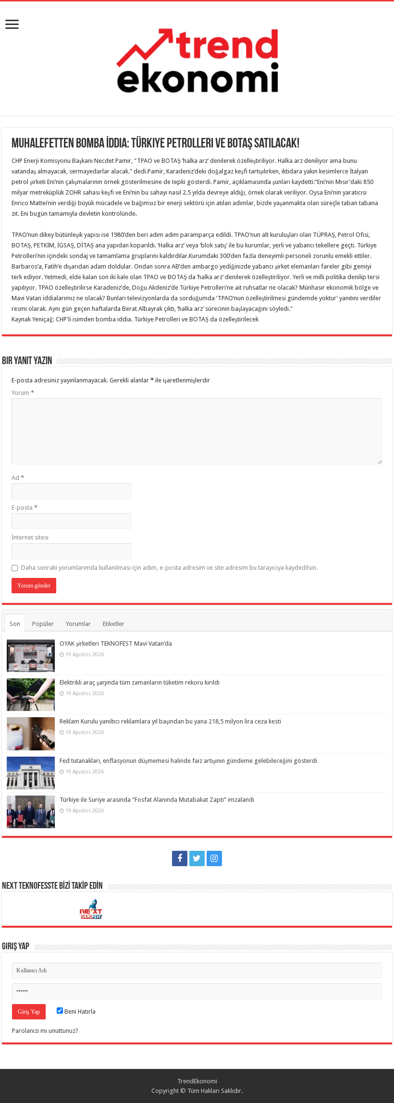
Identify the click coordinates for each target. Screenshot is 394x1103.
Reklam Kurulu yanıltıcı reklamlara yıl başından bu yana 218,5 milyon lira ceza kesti (170, 721)
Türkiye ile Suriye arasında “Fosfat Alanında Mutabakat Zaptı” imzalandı (157, 799)
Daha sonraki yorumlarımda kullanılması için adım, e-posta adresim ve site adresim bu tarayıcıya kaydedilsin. (169, 567)
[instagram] (214, 858)
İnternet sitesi (30, 537)
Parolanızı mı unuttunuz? (45, 1030)
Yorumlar (78, 623)
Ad (18, 477)
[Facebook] (179, 858)
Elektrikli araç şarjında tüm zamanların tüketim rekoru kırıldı (140, 682)
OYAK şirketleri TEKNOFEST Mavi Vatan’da (116, 643)
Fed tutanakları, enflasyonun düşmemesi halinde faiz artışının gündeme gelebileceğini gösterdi (188, 760)
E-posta (24, 507)
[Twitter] (197, 858)
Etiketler (113, 623)
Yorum (23, 392)
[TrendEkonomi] (197, 56)
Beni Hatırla (79, 1011)
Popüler (43, 623)
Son (15, 623)
